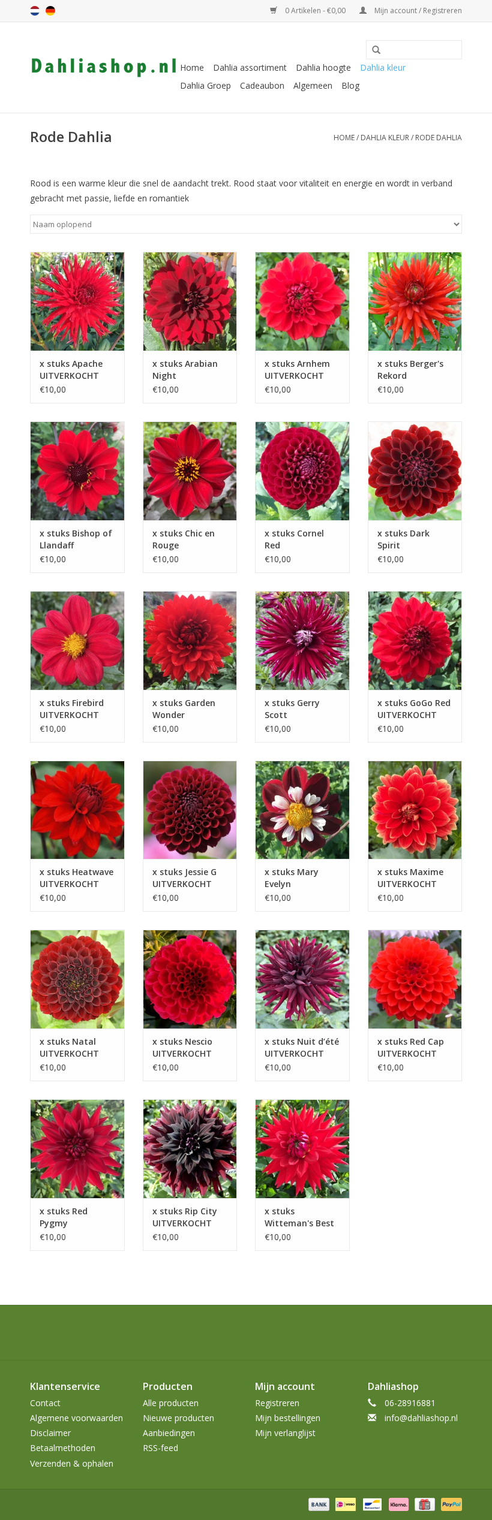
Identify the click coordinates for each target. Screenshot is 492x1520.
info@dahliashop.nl (421, 1418)
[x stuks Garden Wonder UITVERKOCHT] (190, 640)
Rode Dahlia (438, 137)
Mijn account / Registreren (417, 10)
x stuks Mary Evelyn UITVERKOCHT (294, 878)
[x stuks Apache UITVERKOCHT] (77, 301)
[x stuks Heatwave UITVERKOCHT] (77, 810)
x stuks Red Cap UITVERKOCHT (410, 1047)
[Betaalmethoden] (317, 1503)
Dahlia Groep (205, 85)
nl (35, 11)
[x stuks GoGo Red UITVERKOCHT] (415, 640)
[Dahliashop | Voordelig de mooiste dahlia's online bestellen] (103, 68)
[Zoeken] (372, 50)
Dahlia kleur (383, 67)
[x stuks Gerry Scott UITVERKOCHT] (302, 640)
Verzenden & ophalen (71, 1463)
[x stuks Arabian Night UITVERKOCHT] (190, 301)
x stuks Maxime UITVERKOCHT (410, 877)
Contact (45, 1403)
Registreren (277, 1403)
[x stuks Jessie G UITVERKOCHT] (190, 810)
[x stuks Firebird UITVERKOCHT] (77, 640)
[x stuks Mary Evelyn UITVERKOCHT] (302, 810)
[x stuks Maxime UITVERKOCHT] (415, 810)
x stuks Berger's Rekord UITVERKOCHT (410, 370)
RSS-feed (160, 1447)
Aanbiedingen (169, 1432)
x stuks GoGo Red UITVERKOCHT (414, 708)
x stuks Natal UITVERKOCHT (69, 1047)
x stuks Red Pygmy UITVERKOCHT (69, 1217)
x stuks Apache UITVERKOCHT (71, 369)
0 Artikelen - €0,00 (315, 10)
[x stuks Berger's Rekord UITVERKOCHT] (415, 301)
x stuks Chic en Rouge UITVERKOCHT (183, 539)
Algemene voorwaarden (76, 1418)
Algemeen (312, 85)
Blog (350, 85)
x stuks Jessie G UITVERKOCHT (184, 877)
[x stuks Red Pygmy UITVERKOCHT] (77, 1148)
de (50, 11)
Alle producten (171, 1403)
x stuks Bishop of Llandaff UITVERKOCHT (76, 539)
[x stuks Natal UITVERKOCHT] (77, 979)
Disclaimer (50, 1432)
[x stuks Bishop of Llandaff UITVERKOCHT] (77, 470)
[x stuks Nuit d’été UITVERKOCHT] (302, 979)
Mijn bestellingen (287, 1418)
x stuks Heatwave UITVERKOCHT (76, 877)
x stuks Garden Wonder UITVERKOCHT (183, 709)
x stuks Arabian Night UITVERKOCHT (185, 370)
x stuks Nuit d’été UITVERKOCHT (302, 1047)
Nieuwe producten (178, 1418)
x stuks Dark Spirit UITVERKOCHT (407, 539)
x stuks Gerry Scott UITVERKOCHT (294, 709)
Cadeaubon (262, 85)
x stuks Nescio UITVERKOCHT (182, 1047)
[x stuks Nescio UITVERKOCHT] (190, 979)
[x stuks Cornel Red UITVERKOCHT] (302, 470)
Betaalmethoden (62, 1447)
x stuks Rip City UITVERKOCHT (184, 1217)
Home (192, 67)
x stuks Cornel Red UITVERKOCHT (294, 539)
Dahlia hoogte (323, 67)
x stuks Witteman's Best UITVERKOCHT (299, 1217)
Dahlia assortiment (250, 67)
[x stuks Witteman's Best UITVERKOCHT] (302, 1148)
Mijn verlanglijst (285, 1432)
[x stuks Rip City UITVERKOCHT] (190, 1148)
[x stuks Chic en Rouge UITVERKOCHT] (190, 470)
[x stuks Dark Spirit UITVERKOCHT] (415, 470)
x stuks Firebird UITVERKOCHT (72, 708)
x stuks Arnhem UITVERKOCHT (297, 369)
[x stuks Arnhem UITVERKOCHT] (302, 301)
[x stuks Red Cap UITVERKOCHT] (415, 979)
